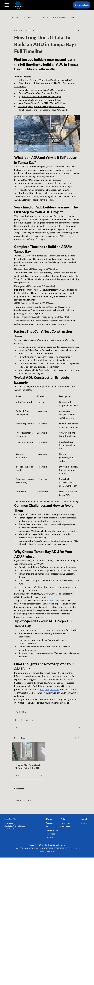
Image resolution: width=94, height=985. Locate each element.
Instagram (84, 823)
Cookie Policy (65, 826)
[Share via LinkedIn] (27, 720)
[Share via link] (33, 720)
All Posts (15, 17)
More (72, 17)
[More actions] (78, 30)
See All (77, 738)
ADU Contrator (59, 17)
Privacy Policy (65, 823)
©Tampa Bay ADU (47, 851)
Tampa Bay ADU (10, 819)
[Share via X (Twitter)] (21, 720)
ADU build (28, 17)
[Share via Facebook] (15, 720)
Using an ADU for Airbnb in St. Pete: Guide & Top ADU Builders (28, 766)
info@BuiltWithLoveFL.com (14, 826)
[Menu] (7, 5)
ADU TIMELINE (42, 17)
